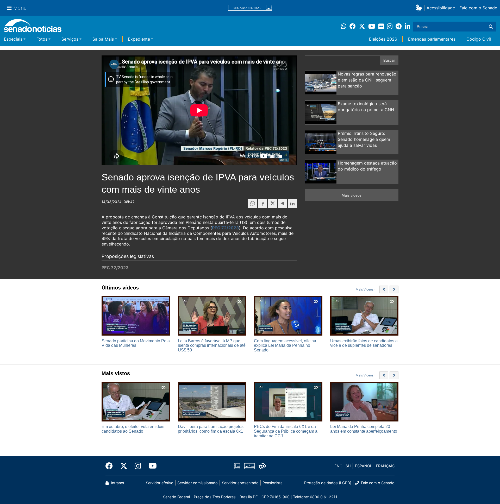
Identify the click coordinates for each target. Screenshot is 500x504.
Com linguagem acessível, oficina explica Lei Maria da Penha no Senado (285, 345)
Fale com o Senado (478, 7)
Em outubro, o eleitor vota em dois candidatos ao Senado (133, 428)
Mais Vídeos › (365, 289)
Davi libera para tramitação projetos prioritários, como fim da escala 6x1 (210, 428)
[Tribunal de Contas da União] (262, 465)
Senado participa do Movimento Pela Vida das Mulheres (136, 343)
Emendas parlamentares (431, 39)
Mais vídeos (351, 195)
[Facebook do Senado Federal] (110, 466)
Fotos (41, 39)
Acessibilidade (441, 7)
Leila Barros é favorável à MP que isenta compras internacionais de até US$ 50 (212, 345)
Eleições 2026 (383, 39)
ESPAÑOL (363, 466)
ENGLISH (342, 466)
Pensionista (272, 483)
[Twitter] (123, 466)
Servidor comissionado (197, 483)
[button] (420, 7)
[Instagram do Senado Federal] (138, 466)
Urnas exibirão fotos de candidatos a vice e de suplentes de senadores (364, 343)
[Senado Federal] (250, 8)
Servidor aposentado (240, 483)
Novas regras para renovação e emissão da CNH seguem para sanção (367, 80)
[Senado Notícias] (32, 27)
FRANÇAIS (385, 466)
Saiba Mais (103, 39)
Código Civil (478, 39)
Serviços (69, 39)
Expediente (139, 39)
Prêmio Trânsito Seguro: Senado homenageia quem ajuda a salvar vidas (364, 139)
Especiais (13, 39)
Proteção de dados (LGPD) (327, 483)
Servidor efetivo (159, 483)
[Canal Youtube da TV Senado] (151, 466)
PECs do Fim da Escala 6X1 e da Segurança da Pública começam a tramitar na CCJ (285, 431)
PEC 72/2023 (225, 227)
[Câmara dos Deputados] (237, 465)
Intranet (117, 483)
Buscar (389, 60)
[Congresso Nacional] (249, 465)
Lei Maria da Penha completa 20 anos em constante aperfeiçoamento (363, 428)
